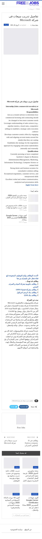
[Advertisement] (21, 78)
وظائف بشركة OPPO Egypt (26, 290)
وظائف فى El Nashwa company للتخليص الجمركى (31, 443)
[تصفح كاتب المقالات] (21, 419)
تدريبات (6, 24)
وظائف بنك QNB (30, 295)
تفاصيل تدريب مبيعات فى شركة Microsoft (22, 400)
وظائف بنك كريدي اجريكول (27, 292)
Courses (34, 494)
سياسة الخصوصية (16, 529)
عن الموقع (28, 529)
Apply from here (32, 185)
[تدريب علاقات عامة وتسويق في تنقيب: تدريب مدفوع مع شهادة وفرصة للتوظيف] (33, 208)
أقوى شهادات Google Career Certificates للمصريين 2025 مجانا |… (16, 218)
